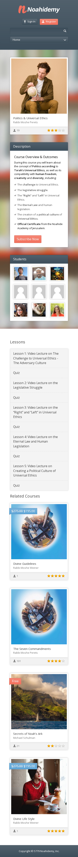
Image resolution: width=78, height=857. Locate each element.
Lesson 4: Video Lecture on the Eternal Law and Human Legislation (35, 441)
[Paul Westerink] (39, 310)
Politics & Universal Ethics (30, 118)
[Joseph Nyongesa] (39, 273)
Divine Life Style (24, 819)
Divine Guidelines (24, 564)
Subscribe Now (28, 239)
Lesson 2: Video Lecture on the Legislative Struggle (35, 385)
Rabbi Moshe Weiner (26, 568)
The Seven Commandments (32, 649)
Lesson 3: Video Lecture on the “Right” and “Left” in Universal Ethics (35, 412)
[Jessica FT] (20, 291)
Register (51, 21)
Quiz (16, 373)
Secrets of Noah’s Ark (27, 734)
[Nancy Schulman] (20, 310)
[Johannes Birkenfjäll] (20, 273)
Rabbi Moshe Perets (25, 122)
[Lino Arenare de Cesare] (57, 273)
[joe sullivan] (57, 291)
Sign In (31, 21)
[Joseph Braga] (39, 291)
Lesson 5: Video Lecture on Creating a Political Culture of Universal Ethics (34, 470)
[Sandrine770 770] (57, 310)
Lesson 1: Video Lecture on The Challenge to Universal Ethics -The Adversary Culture (36, 358)
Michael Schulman (24, 738)
